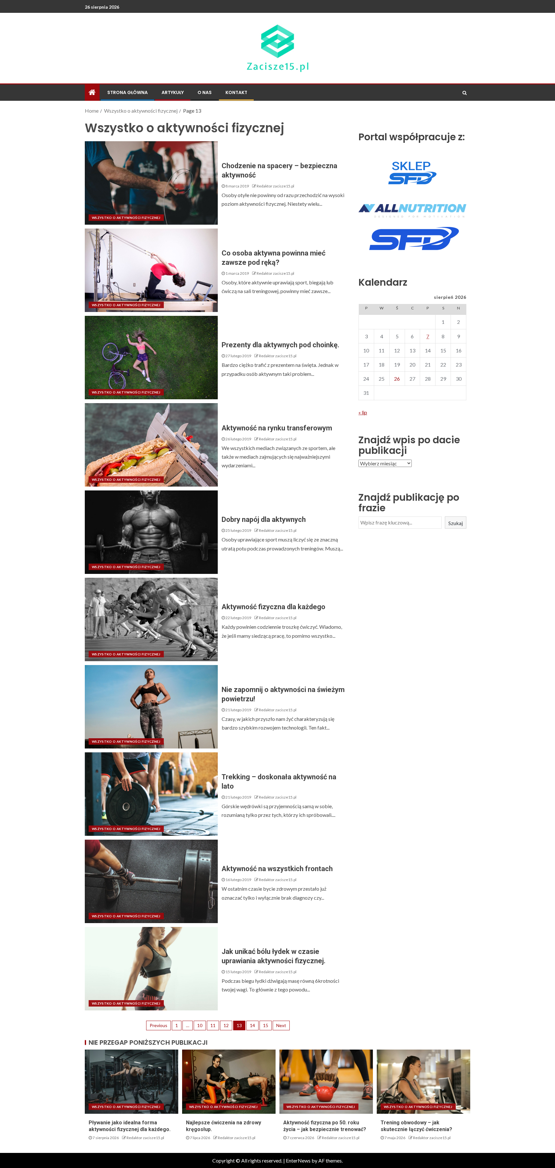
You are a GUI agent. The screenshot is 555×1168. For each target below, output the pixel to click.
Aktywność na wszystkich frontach (277, 869)
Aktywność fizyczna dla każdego (273, 607)
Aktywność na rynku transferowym (277, 428)
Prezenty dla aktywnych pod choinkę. (280, 345)
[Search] (465, 93)
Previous (158, 1025)
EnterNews (298, 1160)
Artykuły (173, 92)
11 (213, 1025)
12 (226, 1025)
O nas (205, 92)
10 (199, 1025)
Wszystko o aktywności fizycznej (126, 218)
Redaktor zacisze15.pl (275, 186)
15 (265, 1025)
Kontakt (236, 92)
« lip (362, 412)
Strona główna (127, 92)
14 (252, 1025)
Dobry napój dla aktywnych (264, 519)
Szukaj (455, 523)
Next (281, 1025)
